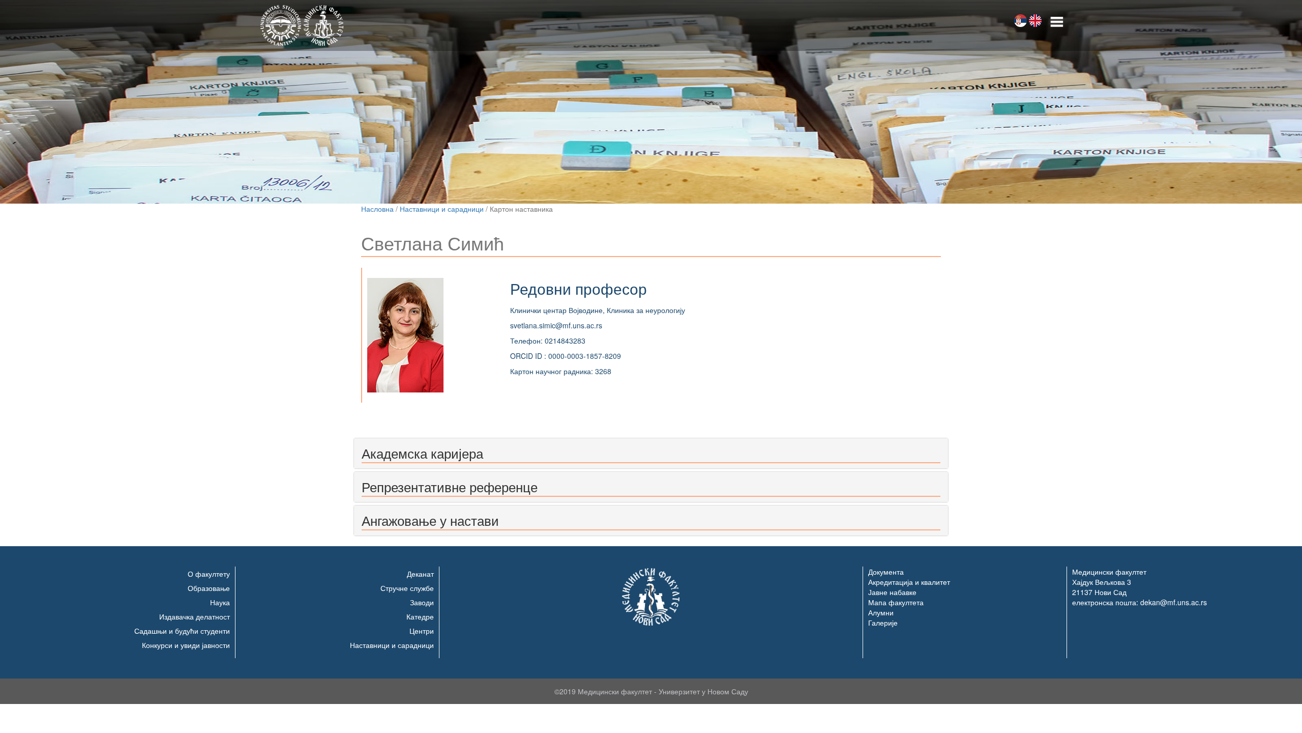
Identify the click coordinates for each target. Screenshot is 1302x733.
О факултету (209, 574)
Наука (220, 602)
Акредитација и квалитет (909, 582)
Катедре (420, 616)
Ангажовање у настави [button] (430, 520)
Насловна (377, 209)
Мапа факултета (896, 602)
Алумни (881, 612)
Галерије (883, 622)
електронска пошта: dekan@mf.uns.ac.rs (1139, 602)
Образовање (209, 588)
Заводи (422, 602)
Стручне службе (407, 588)
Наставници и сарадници (442, 209)
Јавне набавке (892, 592)
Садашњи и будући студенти (182, 631)
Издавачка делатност (194, 616)
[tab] (651, 453)
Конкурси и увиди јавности (186, 645)
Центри (421, 631)
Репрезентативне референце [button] (450, 486)
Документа (886, 572)
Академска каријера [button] (422, 452)
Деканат (420, 574)
